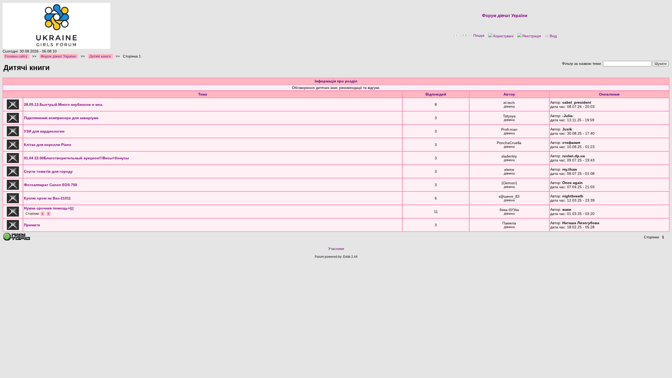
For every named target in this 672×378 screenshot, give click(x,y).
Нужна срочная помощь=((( (49, 208)
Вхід (553, 36)
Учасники (336, 248)
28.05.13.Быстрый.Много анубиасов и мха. (63, 104)
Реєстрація (531, 36)
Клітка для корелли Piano (47, 145)
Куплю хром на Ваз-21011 (47, 198)
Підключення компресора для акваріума (61, 118)
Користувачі (503, 36)
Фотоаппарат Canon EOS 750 (50, 185)
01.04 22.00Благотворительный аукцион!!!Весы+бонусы (76, 158)
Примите (32, 225)
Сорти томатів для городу (48, 171)
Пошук (478, 35)
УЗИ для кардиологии (44, 131)
